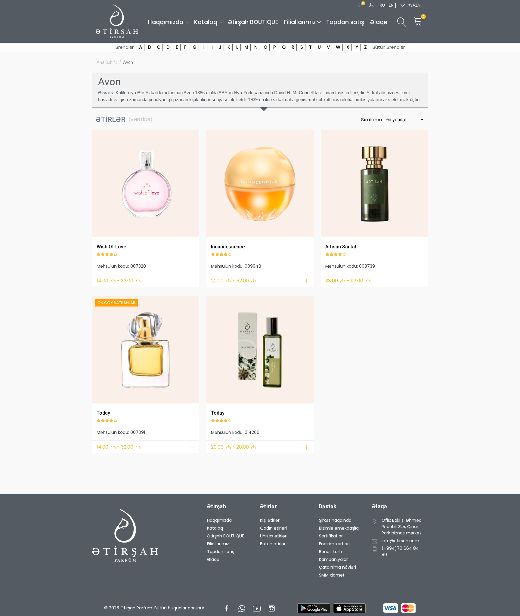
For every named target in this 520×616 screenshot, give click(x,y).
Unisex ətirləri (273, 536)
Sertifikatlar (331, 536)
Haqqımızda (165, 22)
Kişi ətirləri (270, 520)
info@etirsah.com (400, 541)
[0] (360, 5)
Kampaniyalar (333, 559)
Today (103, 413)
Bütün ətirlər (273, 544)
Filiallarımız (300, 22)
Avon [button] (128, 62)
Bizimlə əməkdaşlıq (339, 528)
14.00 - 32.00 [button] (119, 280)
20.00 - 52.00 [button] (233, 280)
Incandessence (228, 247)
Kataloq (205, 22)
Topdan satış (345, 22)
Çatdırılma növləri (337, 567)
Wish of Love (111, 247)
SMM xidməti (332, 575)
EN (391, 5)
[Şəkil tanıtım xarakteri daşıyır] (145, 183)
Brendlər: (125, 47)
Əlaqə (378, 22)
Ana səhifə (107, 62)
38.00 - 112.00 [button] (348, 280)
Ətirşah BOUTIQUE (253, 22)
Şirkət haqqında (335, 520)
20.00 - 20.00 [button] (233, 446)
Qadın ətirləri (273, 528)
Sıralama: (372, 119)
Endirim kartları (334, 544)
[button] (100, 182)
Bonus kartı (330, 552)
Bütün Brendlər (389, 47)
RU (382, 5)
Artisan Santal (340, 247)
